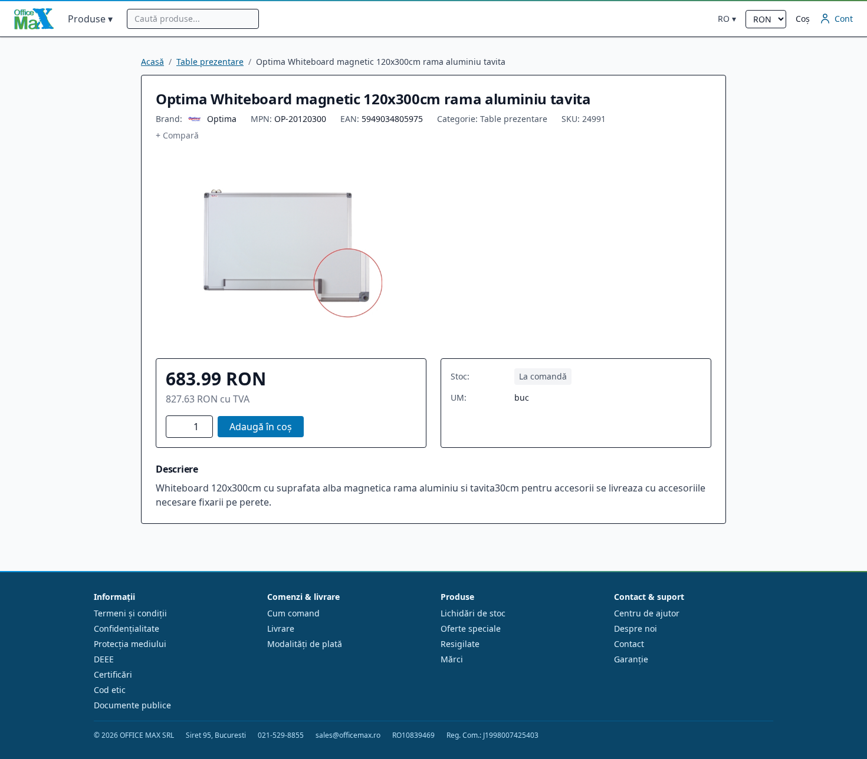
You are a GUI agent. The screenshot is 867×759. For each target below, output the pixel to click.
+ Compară (177, 135)
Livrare (280, 628)
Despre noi (635, 628)
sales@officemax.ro (348, 735)
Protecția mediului (130, 643)
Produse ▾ (90, 18)
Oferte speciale (471, 628)
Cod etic (110, 689)
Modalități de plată (304, 643)
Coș (803, 18)
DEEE (104, 659)
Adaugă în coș (260, 426)
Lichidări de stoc (473, 613)
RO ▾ (727, 18)
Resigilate (460, 643)
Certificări (113, 674)
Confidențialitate (126, 628)
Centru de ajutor (646, 613)
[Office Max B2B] (34, 18)
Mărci (452, 659)
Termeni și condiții (130, 613)
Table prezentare (210, 61)
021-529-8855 (281, 735)
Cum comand (293, 613)
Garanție (631, 659)
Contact (629, 643)
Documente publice (132, 705)
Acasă (152, 61)
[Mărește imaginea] (288, 250)
